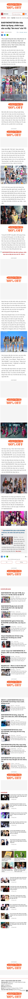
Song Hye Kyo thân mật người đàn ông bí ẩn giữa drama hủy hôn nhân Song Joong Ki (18, 889)
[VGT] (2, 14)
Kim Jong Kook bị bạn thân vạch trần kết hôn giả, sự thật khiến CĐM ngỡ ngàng (18, 907)
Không (21, 562)
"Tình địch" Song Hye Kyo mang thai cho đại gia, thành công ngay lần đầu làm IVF (18, 898)
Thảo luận (21, 32)
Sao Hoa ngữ (25, 17)
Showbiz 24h (18, 17)
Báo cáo (25, 32)
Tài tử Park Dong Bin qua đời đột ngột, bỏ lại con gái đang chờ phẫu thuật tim (18, 842)
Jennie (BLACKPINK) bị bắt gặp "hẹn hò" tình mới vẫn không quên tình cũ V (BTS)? (18, 833)
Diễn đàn (6, 14)
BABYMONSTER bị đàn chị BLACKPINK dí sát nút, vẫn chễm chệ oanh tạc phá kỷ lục (13, 532)
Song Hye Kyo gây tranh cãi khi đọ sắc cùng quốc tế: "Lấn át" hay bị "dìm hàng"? (18, 880)
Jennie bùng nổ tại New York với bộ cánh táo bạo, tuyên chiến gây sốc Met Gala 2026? (18, 797)
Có (6, 562)
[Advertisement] (14, 945)
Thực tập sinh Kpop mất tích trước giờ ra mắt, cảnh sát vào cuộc (18, 823)
